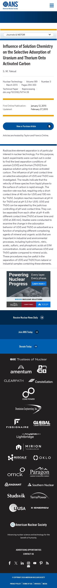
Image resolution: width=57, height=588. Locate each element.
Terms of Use (27, 583)
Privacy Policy (15, 583)
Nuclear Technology (12, 81)
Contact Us (28, 553)
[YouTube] (34, 563)
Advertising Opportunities (28, 549)
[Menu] (51, 5)
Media (45, 583)
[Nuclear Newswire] (47, 563)
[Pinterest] (41, 563)
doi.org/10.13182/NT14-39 (16, 92)
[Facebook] (9, 563)
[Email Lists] (28, 566)
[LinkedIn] (22, 563)
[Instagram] (28, 563)
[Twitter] (15, 563)
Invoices (37, 583)
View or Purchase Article (26, 126)
